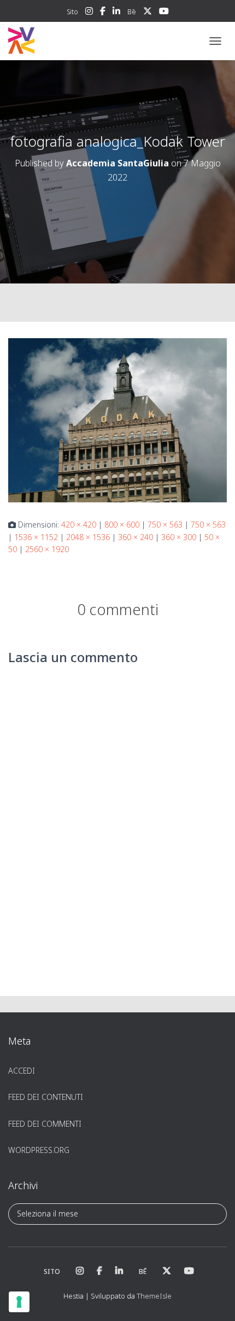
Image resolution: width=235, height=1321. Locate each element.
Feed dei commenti (44, 1124)
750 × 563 (165, 524)
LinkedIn (116, 12)
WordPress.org (38, 1150)
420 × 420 (78, 524)
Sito (72, 11)
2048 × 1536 (88, 537)
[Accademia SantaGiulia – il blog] (55, 41)
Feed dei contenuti (45, 1097)
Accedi (21, 1070)
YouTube (164, 12)
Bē (131, 11)
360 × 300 (178, 537)
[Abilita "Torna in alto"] (213, 1299)
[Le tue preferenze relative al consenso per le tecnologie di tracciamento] (19, 1301)
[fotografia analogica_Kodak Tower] (117, 419)
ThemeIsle (154, 1296)
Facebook (102, 12)
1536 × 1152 (36, 537)
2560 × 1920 (47, 549)
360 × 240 (135, 537)
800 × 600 (121, 524)
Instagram (89, 12)
